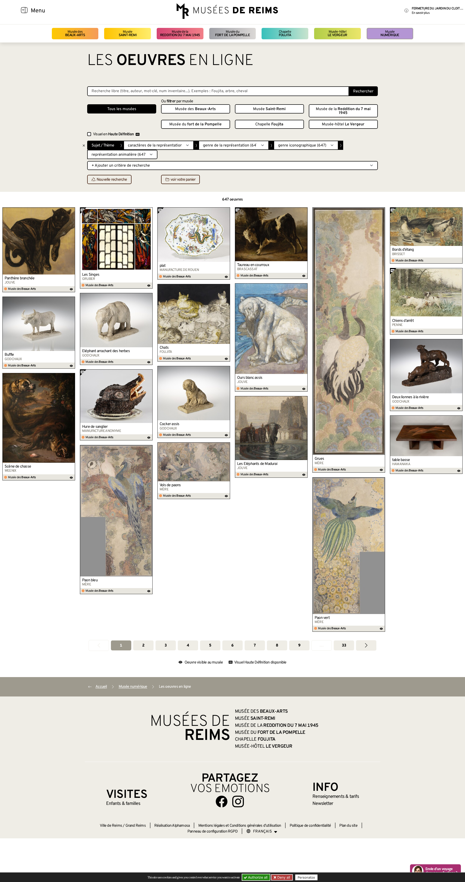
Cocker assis (169, 424)
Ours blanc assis (249, 378)
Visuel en (113, 134)
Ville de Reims (111, 825)
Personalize (306, 877)
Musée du (232, 34)
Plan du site (348, 825)
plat (162, 266)
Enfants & (123, 804)
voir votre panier (182, 179)
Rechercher (363, 91)
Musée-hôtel (337, 34)
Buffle (9, 355)
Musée (128, 34)
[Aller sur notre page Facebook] (221, 801)
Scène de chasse (18, 467)
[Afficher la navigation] (24, 10)
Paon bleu (90, 580)
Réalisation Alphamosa (172, 825)
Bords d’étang (403, 250)
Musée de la (180, 34)
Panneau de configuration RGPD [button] (212, 831)
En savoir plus (420, 13)
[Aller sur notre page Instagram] (238, 801)
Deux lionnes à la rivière (410, 397)
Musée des (75, 34)
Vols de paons (170, 485)
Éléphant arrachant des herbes (106, 351)
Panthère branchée (19, 278)
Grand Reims (135, 825)
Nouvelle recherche (112, 179)
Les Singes (90, 275)
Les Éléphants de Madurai (257, 464)
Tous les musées (121, 109)
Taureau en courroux (253, 265)
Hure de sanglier (95, 427)
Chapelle (285, 34)
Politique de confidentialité (310, 825)
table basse (401, 460)
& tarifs (335, 797)
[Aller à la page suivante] (366, 645)
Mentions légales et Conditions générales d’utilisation (239, 825)
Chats (164, 348)
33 (344, 645)
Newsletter (322, 804)
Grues (319, 459)
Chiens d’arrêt (403, 321)
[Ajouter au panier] (71, 211)
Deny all (283, 877)
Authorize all (257, 877)
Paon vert (322, 618)
